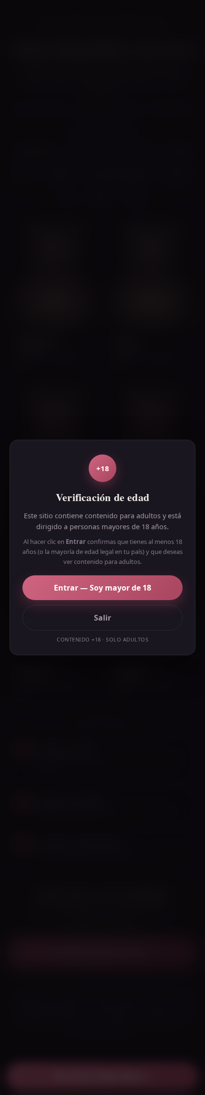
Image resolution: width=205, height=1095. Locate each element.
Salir (102, 617)
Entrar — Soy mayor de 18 (102, 587)
